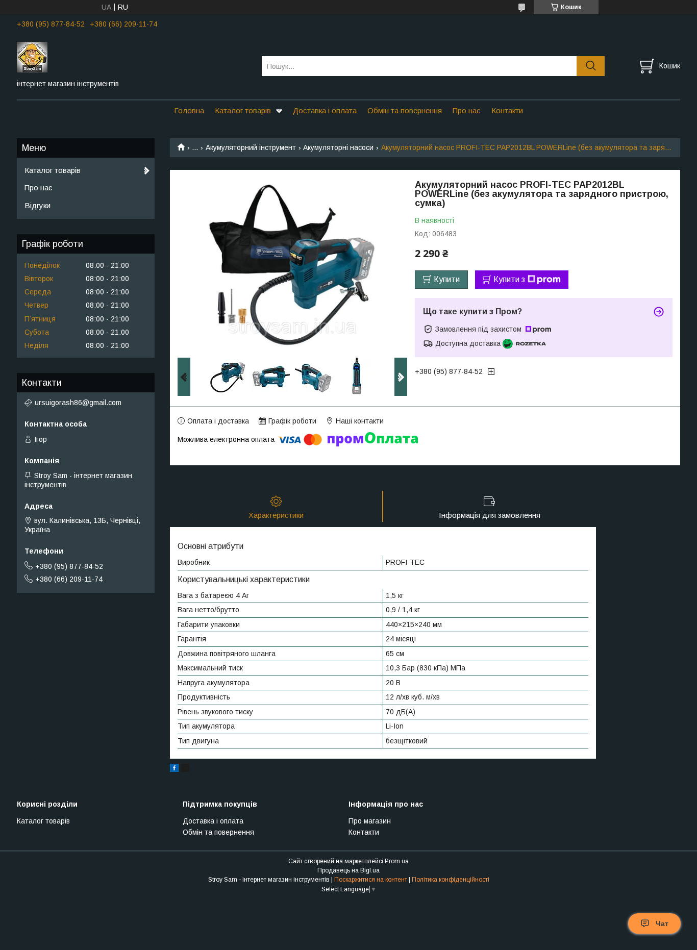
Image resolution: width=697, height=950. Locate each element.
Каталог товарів (243, 110)
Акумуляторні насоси (338, 147)
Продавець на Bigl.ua (348, 870)
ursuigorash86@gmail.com (78, 402)
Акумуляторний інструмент (251, 147)
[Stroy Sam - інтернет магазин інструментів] (133, 56)
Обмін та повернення (404, 110)
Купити (447, 279)
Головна (189, 110)
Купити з (509, 279)
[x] (185, 769)
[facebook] (174, 769)
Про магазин (369, 821)
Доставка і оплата (325, 110)
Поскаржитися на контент (370, 879)
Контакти (507, 110)
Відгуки (37, 205)
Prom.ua (397, 861)
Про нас (467, 110)
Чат (662, 923)
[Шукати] (591, 66)
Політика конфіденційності (450, 879)
